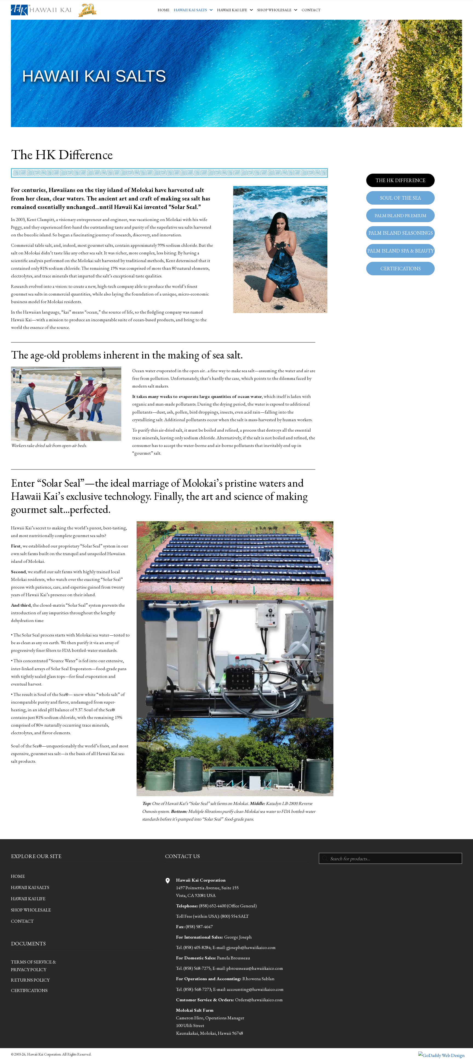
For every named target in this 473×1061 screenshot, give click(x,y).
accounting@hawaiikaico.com (255, 989)
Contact (22, 921)
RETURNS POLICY (30, 980)
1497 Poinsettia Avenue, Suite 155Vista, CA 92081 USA (207, 887)
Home (18, 876)
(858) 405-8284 (196, 947)
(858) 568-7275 (196, 968)
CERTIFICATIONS (29, 990)
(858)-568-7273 (197, 989)
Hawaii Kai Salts (30, 887)
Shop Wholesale (31, 910)
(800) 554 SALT (235, 916)
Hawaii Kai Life (28, 899)
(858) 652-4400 (212, 906)
